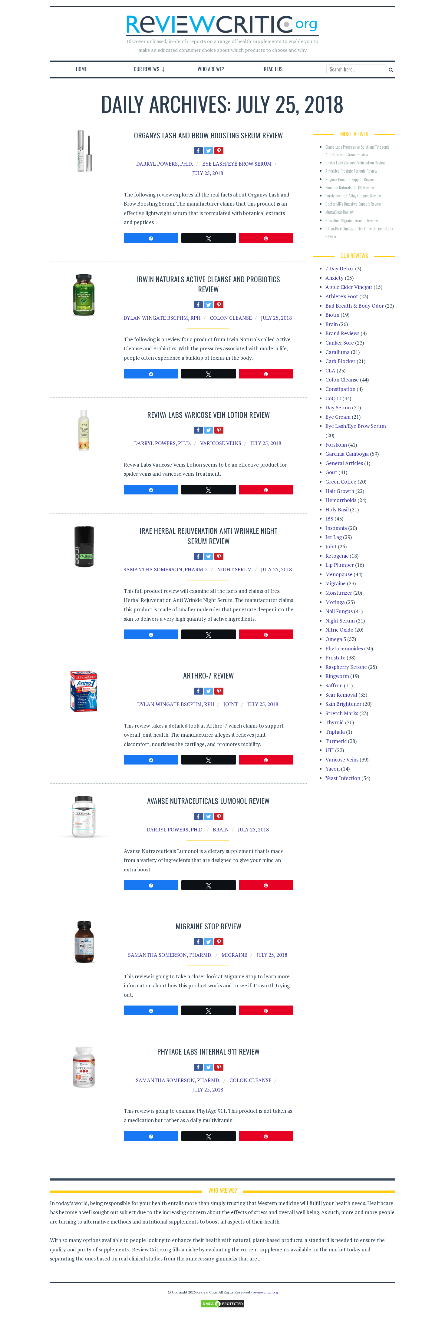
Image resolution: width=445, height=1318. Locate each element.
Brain (221, 829)
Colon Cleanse (231, 317)
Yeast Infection (342, 778)
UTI (329, 750)
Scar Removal (341, 694)
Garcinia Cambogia (347, 453)
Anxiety (334, 277)
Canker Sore (339, 342)
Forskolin (336, 444)
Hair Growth (339, 490)
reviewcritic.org (265, 1292)
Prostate (335, 657)
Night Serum (234, 569)
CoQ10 (333, 398)
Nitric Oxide (339, 629)
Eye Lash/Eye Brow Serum (237, 163)
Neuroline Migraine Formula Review (351, 220)
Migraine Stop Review (209, 925)
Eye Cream (338, 416)
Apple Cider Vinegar (348, 286)
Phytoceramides (344, 648)
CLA (330, 370)
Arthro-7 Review (208, 675)
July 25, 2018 (207, 173)
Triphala (335, 731)
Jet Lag (333, 536)
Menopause (338, 574)
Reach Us (273, 69)
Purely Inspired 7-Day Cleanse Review (353, 195)
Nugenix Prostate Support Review (349, 179)
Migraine (234, 954)
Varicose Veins (220, 443)
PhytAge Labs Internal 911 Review (208, 1051)
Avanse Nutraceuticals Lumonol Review (208, 800)
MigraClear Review (339, 212)
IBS (329, 518)
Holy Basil (337, 509)
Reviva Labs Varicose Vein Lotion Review (208, 414)
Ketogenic (336, 555)
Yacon (332, 768)
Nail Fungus (339, 611)
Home (81, 69)
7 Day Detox (339, 268)
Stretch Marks (341, 713)
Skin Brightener (343, 703)
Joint (230, 704)
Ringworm (337, 675)
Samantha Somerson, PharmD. (166, 569)
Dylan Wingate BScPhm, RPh (162, 317)
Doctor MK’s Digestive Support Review (353, 203)
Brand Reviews (342, 333)
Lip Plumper (339, 564)
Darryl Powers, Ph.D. (164, 163)
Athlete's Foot (341, 296)
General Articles (344, 463)
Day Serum (338, 407)
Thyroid (334, 722)
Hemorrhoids (340, 500)
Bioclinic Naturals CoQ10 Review (349, 187)
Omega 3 (335, 639)
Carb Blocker (340, 361)
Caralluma (337, 351)
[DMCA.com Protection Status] (222, 1303)
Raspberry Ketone (346, 666)
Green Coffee (340, 481)
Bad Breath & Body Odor (354, 305)
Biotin (332, 314)
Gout (331, 472)
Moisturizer (338, 592)
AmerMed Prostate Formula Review (351, 170)
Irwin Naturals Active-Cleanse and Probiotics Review (208, 284)
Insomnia (336, 527)
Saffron (334, 685)
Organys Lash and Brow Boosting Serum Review (208, 135)
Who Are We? (211, 69)
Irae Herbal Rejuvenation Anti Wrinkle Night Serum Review (209, 535)
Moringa (335, 602)
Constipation (340, 388)
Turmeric (336, 741)
